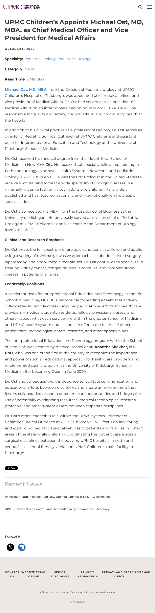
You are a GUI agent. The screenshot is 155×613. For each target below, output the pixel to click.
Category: (14, 69)
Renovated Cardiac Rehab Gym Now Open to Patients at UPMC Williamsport (57, 496)
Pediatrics (66, 59)
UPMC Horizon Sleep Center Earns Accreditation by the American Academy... (58, 509)
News (29, 69)
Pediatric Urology (40, 59)
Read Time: (16, 79)
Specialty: (14, 59)
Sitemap (143, 572)
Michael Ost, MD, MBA (26, 89)
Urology (84, 59)
